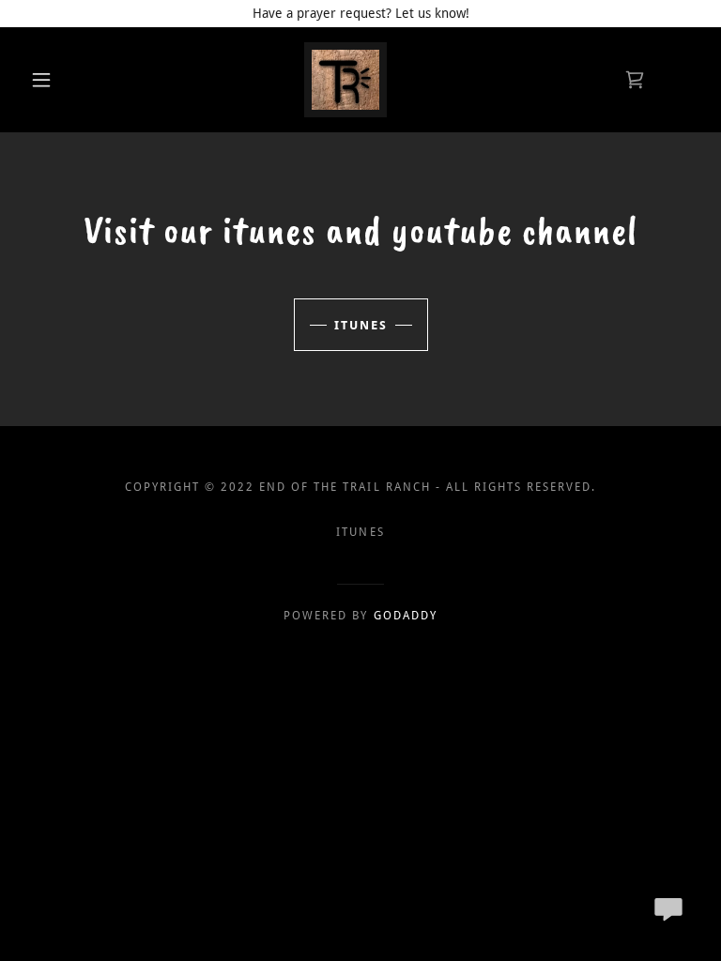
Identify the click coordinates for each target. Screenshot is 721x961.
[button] (41, 80)
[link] (345, 79)
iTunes (361, 325)
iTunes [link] (360, 532)
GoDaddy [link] (405, 615)
